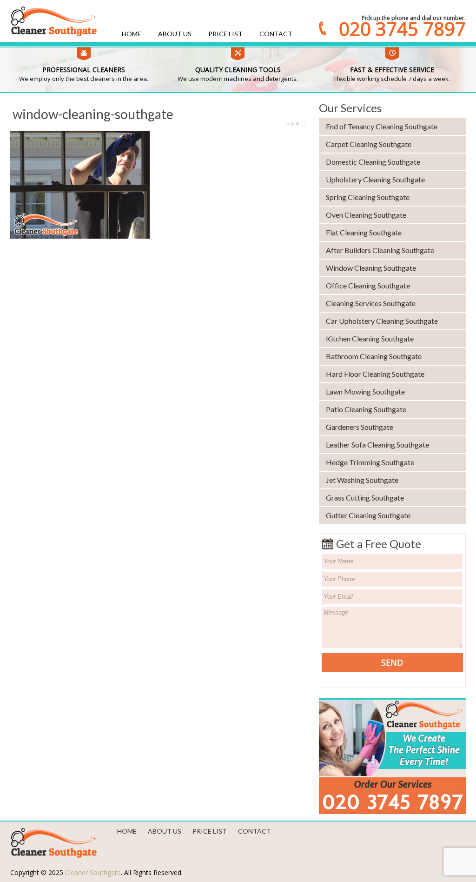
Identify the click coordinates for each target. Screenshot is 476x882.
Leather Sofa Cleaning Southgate (377, 444)
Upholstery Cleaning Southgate (375, 179)
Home (131, 34)
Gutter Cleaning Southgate (368, 515)
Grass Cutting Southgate (365, 497)
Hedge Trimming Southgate (370, 462)
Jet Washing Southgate (362, 479)
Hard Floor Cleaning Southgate (375, 373)
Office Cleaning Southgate (368, 285)
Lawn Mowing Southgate (365, 391)
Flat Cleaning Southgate (364, 232)
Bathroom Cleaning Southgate (374, 356)
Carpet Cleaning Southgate (368, 144)
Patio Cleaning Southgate (366, 409)
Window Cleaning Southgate (371, 267)
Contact (275, 34)
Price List (225, 34)
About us (175, 34)
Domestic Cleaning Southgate (373, 161)
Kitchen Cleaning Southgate (370, 338)
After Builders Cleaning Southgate (380, 250)
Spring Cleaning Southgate (368, 197)
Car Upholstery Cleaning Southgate (382, 320)
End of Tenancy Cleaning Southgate (381, 126)
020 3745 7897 (402, 28)
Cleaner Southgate (93, 872)
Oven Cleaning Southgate (366, 214)
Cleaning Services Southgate (371, 303)
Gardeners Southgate (359, 426)
